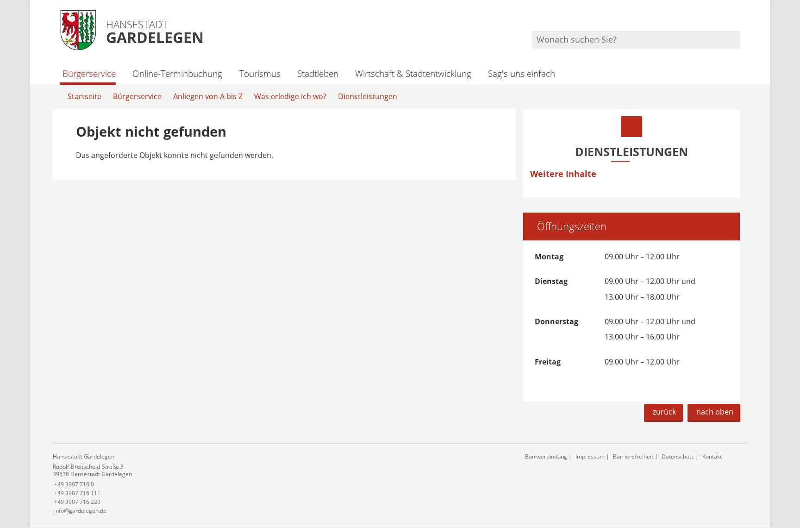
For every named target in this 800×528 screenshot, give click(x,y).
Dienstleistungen (367, 96)
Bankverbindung (546, 456)
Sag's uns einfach (521, 73)
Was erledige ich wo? (290, 96)
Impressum (590, 456)
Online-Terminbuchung (177, 73)
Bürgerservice (89, 73)
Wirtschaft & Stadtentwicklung (413, 73)
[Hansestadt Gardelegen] (282, 484)
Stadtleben (317, 73)
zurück (664, 412)
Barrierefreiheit (633, 456)
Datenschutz (678, 456)
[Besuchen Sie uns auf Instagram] (739, 18)
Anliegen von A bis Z (208, 96)
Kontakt (712, 456)
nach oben (714, 412)
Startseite (84, 96)
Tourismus (259, 73)
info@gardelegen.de (79, 511)
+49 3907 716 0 (73, 484)
